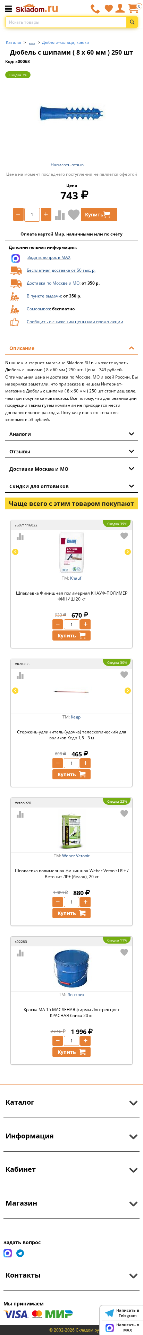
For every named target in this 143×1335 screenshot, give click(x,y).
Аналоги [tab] (20, 434)
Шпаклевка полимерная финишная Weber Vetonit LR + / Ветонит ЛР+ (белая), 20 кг (71, 874)
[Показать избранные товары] (108, 8)
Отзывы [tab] (19, 451)
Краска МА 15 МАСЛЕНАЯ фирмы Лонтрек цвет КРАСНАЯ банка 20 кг (72, 1012)
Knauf (75, 578)
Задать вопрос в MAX (48, 257)
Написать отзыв (67, 165)
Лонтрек (75, 995)
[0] (133, 11)
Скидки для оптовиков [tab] (39, 486)
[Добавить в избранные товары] (74, 215)
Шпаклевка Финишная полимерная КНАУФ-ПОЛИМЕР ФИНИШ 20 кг (71, 596)
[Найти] (132, 22)
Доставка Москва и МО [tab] (38, 469)
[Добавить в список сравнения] (58, 215)
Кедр (76, 717)
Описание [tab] (21, 348)
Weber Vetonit (76, 856)
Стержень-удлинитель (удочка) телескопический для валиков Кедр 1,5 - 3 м (71, 735)
